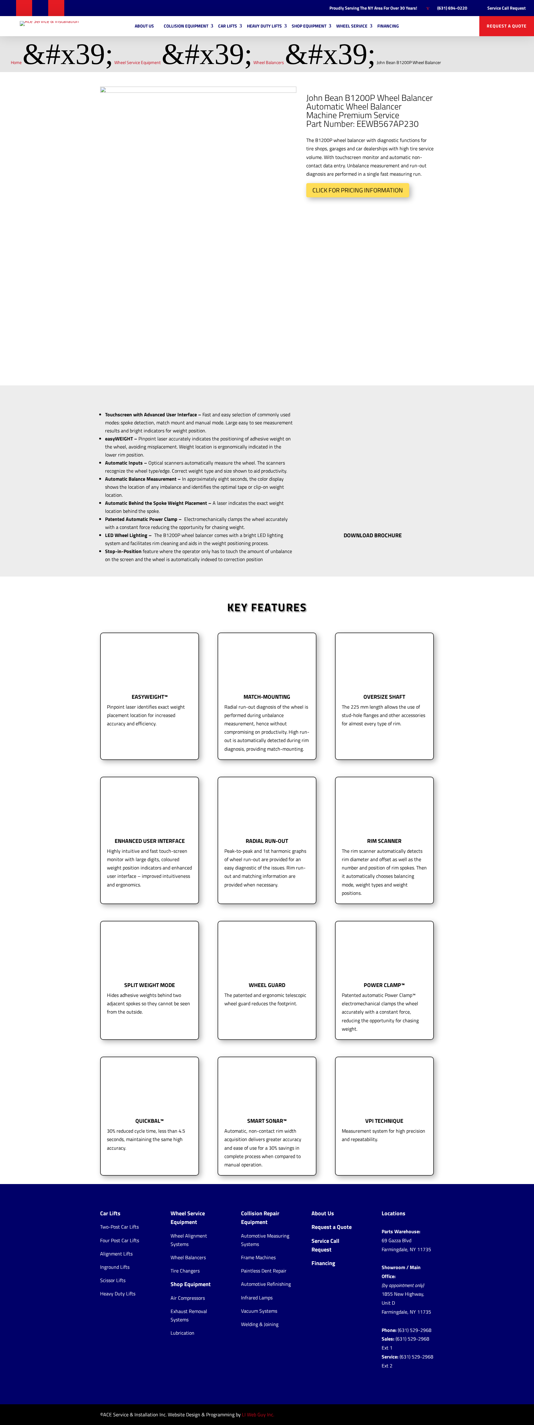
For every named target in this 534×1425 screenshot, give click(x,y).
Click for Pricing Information (357, 190)
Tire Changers (185, 1270)
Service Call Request (325, 1245)
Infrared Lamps (257, 1297)
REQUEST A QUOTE (507, 26)
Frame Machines (258, 1257)
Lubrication (182, 1333)
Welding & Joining (259, 1324)
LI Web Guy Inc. (258, 1414)
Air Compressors (188, 1298)
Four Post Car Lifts (119, 1240)
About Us (144, 26)
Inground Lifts (114, 1267)
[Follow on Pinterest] (40, 8)
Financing (388, 26)
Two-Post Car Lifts (119, 1226)
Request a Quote (332, 1227)
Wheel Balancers (188, 1257)
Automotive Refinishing (266, 1284)
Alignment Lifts (116, 1253)
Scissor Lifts (112, 1280)
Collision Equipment (186, 26)
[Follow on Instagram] (56, 8)
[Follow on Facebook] (8, 8)
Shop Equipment (309, 26)
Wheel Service (351, 26)
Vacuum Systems (259, 1311)
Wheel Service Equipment (188, 1217)
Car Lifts (227, 26)
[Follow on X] (24, 8)
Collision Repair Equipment (260, 1217)
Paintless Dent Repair (263, 1270)
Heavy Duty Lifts (264, 26)
